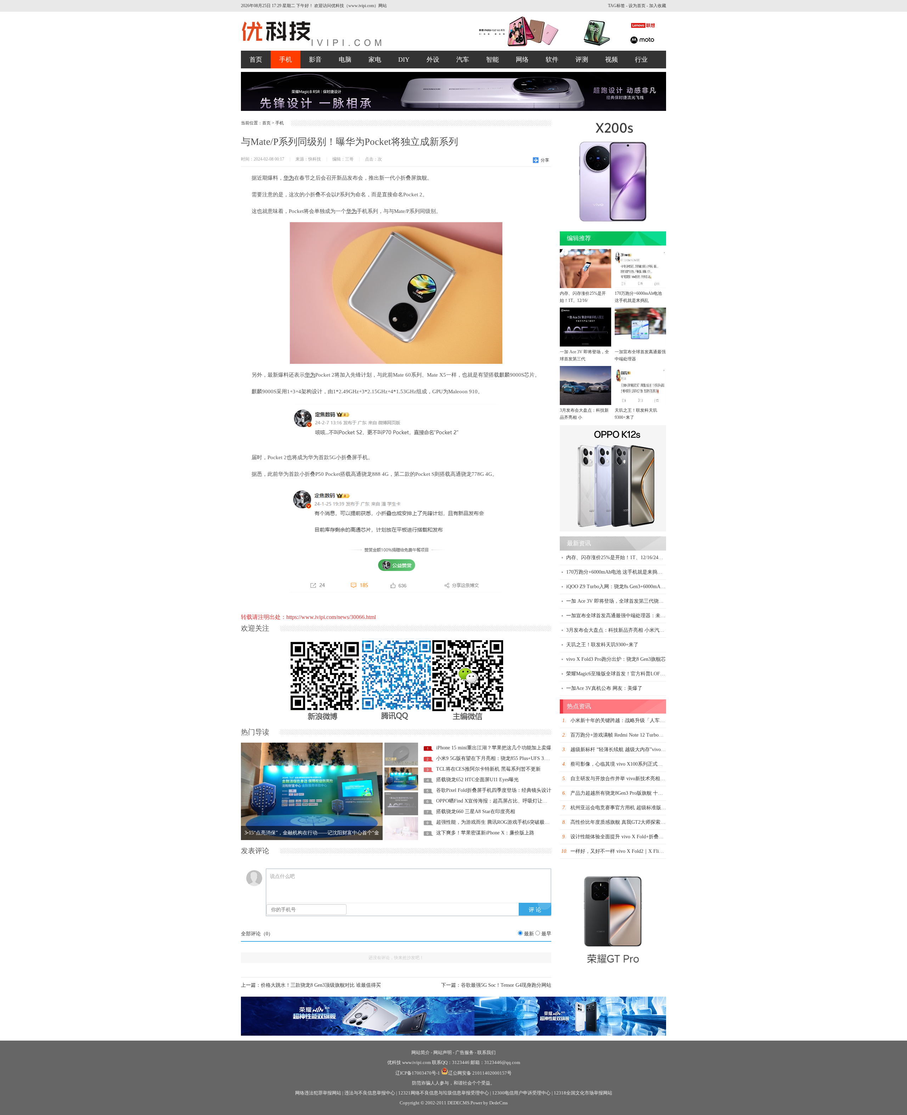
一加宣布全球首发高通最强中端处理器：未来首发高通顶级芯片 (635, 615)
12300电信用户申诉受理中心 (521, 1093)
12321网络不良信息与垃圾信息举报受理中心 (443, 1093)
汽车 (462, 59)
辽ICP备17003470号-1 (417, 1073)
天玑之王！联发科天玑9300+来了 (636, 414)
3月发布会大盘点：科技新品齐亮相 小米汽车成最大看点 (627, 630)
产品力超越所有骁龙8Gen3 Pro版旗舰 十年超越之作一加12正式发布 (643, 793)
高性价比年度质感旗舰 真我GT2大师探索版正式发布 (627, 822)
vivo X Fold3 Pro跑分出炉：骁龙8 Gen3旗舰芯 (616, 659)
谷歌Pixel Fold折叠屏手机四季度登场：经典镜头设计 (493, 790)
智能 (492, 59)
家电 (374, 59)
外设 (433, 59)
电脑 (345, 59)
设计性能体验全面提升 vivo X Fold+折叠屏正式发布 (626, 836)
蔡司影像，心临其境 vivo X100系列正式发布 (618, 764)
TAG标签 (616, 5)
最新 (529, 933)
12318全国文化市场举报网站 (583, 1093)
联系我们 (486, 1052)
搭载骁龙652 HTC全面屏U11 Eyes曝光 (477, 779)
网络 (522, 59)
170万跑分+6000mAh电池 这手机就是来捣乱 (638, 297)
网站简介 (420, 1052)
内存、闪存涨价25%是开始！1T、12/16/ (583, 297)
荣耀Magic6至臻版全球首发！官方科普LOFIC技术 (620, 673)
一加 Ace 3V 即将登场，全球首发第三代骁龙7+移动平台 (627, 601)
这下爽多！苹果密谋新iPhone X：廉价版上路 (485, 832)
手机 (285, 59)
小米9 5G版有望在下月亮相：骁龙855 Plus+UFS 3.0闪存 (497, 758)
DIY (404, 59)
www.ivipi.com (417, 1062)
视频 (611, 59)
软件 (552, 59)
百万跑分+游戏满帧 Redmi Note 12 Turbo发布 (619, 735)
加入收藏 (657, 5)
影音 (315, 59)
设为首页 (637, 5)
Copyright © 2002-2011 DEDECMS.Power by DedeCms (454, 1102)
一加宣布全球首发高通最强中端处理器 (640, 355)
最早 (546, 933)
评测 (581, 59)
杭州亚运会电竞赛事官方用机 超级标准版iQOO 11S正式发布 (636, 807)
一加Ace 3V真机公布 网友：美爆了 (604, 688)
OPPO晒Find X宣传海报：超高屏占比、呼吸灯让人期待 (496, 801)
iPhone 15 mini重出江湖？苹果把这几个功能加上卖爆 (493, 747)
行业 (641, 59)
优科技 (394, 1062)
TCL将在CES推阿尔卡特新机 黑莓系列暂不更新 (488, 769)
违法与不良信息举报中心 (369, 1093)
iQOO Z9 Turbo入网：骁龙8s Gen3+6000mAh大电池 (622, 586)
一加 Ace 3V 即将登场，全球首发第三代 (584, 355)
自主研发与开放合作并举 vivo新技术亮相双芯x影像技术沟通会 (638, 778)
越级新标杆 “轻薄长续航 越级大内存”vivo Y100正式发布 (631, 749)
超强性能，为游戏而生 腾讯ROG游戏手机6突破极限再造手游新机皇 (510, 822)
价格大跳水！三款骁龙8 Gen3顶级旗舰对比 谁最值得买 (321, 985)
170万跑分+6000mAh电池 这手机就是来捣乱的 (616, 572)
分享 (545, 160)
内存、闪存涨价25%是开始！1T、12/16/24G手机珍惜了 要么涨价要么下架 (647, 557)
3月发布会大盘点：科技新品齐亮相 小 (584, 414)
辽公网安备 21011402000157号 (480, 1073)
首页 (255, 59)
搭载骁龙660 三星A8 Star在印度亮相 (475, 811)
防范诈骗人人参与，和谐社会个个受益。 (453, 1083)
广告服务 (464, 1052)
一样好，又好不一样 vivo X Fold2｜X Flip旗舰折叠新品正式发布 (640, 851)
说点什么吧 (282, 876)
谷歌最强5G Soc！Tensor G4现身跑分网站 (506, 985)
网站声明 (442, 1052)
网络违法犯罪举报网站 (318, 1093)
